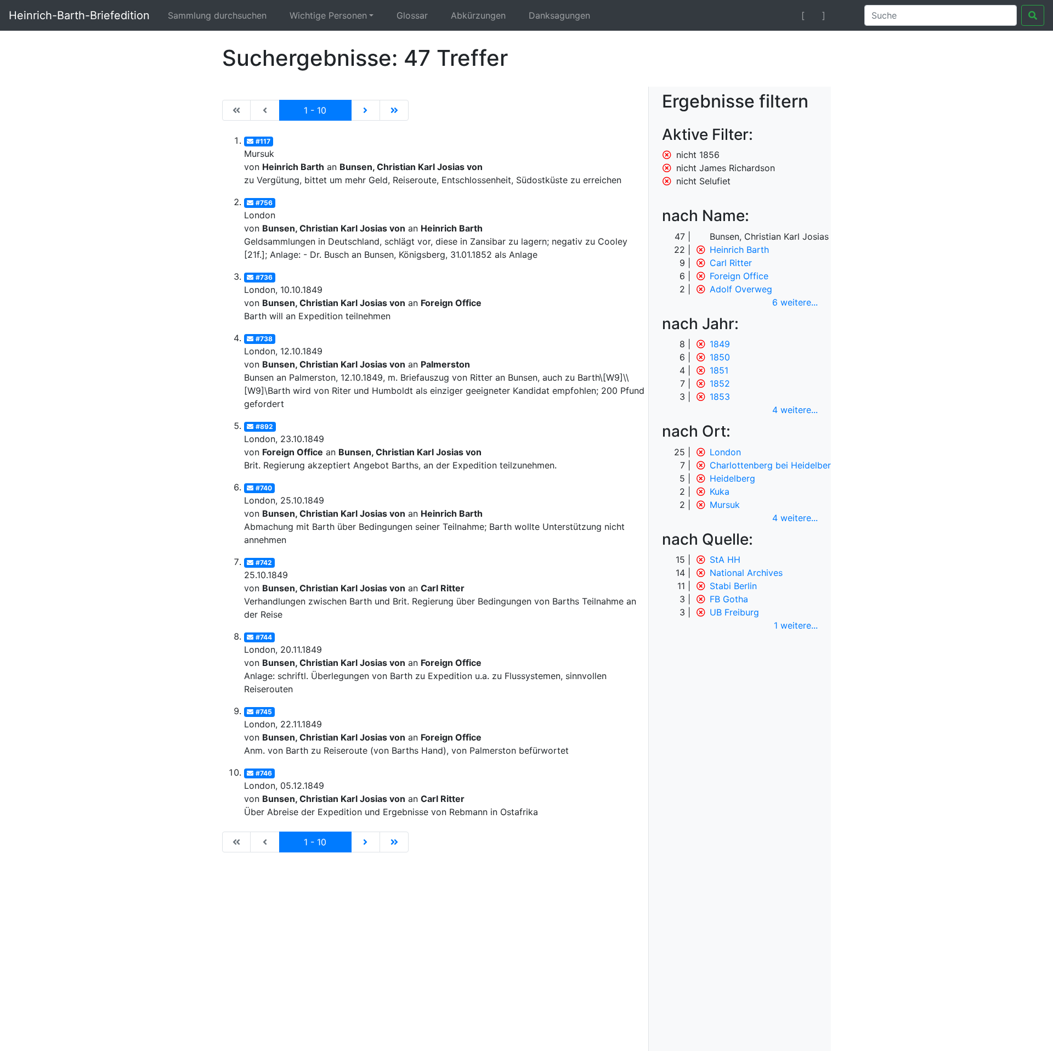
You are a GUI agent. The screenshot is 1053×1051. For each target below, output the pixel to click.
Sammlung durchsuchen (217, 15)
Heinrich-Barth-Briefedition (79, 15)
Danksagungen (559, 15)
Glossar (412, 15)
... (795, 302)
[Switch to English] (843, 15)
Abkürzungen (478, 15)
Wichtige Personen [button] (328, 15)
